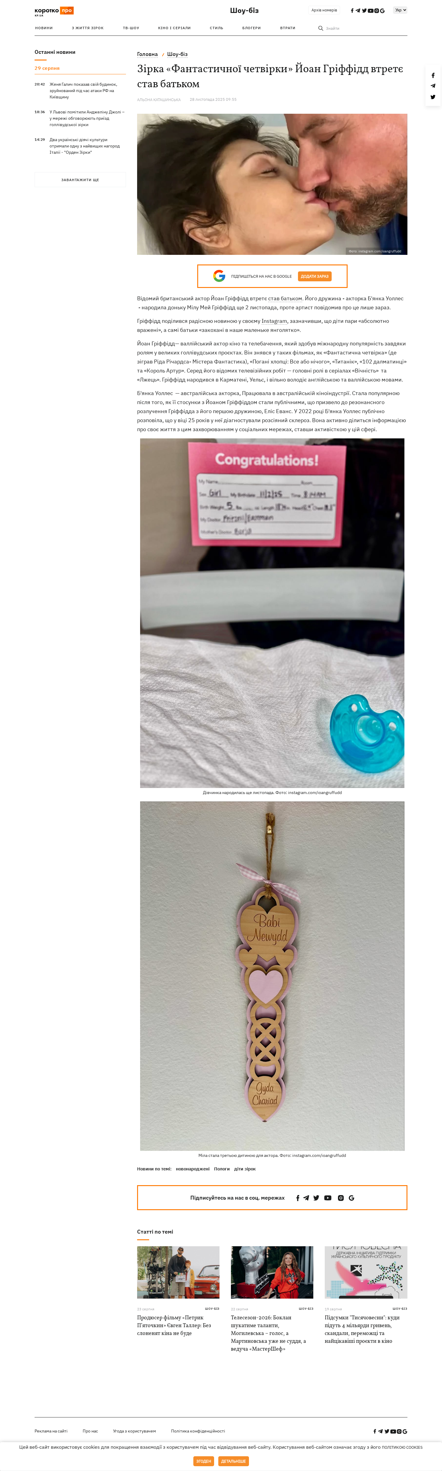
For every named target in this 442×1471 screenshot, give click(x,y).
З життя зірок (88, 28)
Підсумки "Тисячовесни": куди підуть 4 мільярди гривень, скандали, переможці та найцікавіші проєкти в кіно (362, 1329)
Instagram (274, 320)
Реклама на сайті (51, 1431)
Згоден (203, 1461)
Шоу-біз (244, 10)
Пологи (222, 1169)
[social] (297, 1198)
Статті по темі (155, 1231)
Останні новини (55, 51)
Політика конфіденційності (198, 1431)
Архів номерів (324, 10)
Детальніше (233, 1461)
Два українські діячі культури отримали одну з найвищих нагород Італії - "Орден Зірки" (85, 146)
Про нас (90, 1431)
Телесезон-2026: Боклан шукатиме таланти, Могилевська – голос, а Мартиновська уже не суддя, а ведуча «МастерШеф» (268, 1333)
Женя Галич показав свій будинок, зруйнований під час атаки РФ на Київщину (83, 91)
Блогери (251, 28)
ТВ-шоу (131, 28)
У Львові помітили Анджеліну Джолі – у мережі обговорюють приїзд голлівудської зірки (87, 118)
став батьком (285, 298)
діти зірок (245, 1169)
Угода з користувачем (134, 1431)
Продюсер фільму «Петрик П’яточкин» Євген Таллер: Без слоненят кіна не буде (174, 1325)
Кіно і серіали (174, 28)
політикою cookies (402, 1447)
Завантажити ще (80, 180)
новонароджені (193, 1169)
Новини (44, 28)
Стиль (216, 28)
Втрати (288, 28)
